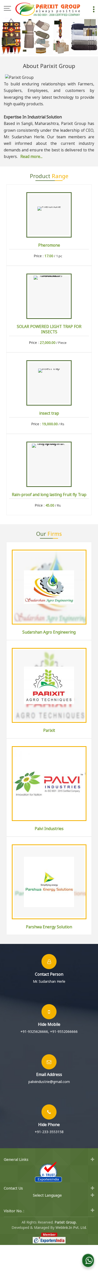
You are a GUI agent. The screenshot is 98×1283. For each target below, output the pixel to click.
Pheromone (49, 245)
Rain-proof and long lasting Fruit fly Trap (49, 494)
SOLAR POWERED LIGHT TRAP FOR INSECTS (49, 329)
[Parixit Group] (47, 8)
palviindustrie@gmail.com (49, 1081)
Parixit (49, 730)
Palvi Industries (49, 828)
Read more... (31, 156)
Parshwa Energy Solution (49, 927)
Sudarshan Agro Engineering (49, 632)
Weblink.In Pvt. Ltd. (71, 1227)
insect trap (49, 413)
